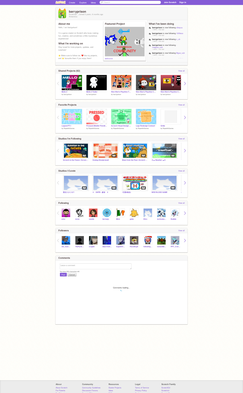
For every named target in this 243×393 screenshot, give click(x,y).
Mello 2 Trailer (91, 92)
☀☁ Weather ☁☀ (159, 160)
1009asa (179, 33)
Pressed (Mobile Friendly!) (96, 126)
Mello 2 (64, 92)
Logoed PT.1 (66, 126)
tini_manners (66, 246)
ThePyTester (80, 246)
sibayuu (179, 27)
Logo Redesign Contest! (145, 126)
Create (72, 2)
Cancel (72, 274)
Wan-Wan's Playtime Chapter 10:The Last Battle (146, 92)
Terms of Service (142, 387)
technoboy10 (161, 219)
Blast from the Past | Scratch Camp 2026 (134, 160)
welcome (109, 58)
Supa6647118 (121, 246)
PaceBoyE (134, 246)
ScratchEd (165, 387)
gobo (132, 219)
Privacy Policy (141, 390)
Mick (118, 219)
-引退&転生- (126, 192)
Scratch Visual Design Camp (121, 126)
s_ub (178, 39)
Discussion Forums (90, 390)
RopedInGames (69, 128)
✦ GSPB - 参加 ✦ (100, 192)
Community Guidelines (91, 387)
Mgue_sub (180, 53)
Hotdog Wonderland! (101, 160)
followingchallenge (148, 246)
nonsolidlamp (161, 246)
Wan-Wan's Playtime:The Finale (121, 92)
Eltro (145, 219)
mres (77, 219)
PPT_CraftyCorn (175, 246)
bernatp (106, 219)
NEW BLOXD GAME (159, 192)
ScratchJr (165, 390)
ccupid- (92, 246)
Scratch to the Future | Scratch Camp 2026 (75, 160)
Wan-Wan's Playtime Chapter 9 (171, 92)
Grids (163, 126)
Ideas (93, 2)
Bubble (173, 219)
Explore (82, 2)
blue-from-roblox (107, 246)
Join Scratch (170, 2)
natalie (91, 219)
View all (181, 70)
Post (63, 274)
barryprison (68, 94)
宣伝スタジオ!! (68, 192)
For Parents (60, 390)
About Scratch (61, 387)
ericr (63, 219)
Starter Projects (115, 387)
